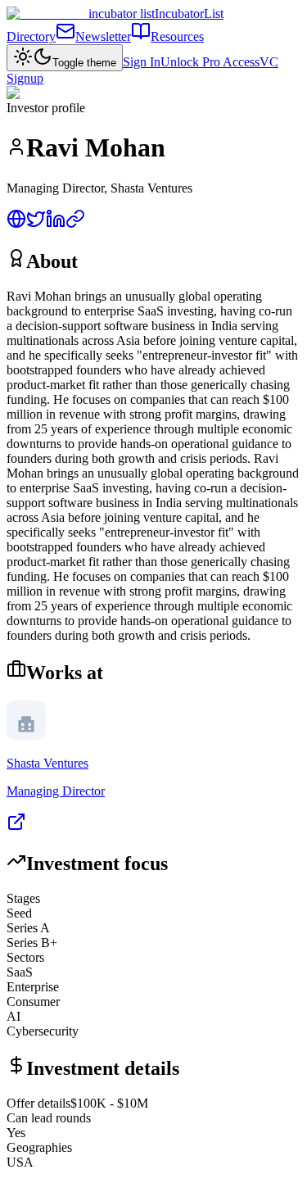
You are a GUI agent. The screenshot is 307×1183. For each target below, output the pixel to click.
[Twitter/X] (36, 224)
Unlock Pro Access (210, 62)
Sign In (141, 62)
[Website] (16, 224)
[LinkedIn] (55, 224)
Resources (177, 36)
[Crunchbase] (75, 224)
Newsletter (103, 36)
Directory (31, 36)
